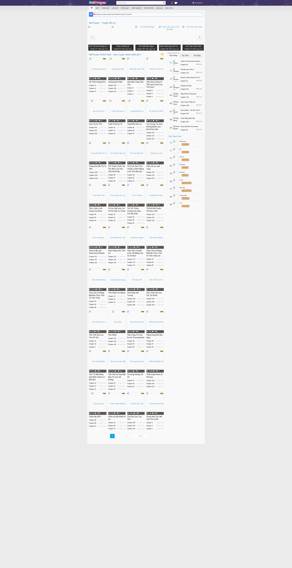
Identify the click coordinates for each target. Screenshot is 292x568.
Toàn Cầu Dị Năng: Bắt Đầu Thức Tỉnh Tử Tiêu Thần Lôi (154, 253)
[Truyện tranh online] (101, 3)
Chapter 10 (92, 91)
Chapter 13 (92, 383)
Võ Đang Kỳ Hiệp (115, 82)
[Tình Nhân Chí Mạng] (116, 280)
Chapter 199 (185, 122)
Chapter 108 (185, 113)
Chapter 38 (150, 341)
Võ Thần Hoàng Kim (97, 82)
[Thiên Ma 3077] (97, 404)
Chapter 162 (112, 91)
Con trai (169, 8)
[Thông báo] (176, 3)
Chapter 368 (131, 299)
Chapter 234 (131, 426)
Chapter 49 (184, 64)
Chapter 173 (131, 259)
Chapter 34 (130, 181)
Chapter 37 (150, 344)
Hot (97, 8)
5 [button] (131, 436)
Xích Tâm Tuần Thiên (193, 46)
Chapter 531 (93, 130)
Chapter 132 (112, 256)
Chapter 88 (92, 423)
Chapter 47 (130, 380)
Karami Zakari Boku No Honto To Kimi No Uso (197, 77)
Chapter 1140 (93, 178)
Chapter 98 (111, 175)
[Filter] (162, 54)
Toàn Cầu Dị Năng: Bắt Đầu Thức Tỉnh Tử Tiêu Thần (96, 295)
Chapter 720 (185, 97)
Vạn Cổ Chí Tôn (95, 124)
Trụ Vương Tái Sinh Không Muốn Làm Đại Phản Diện (154, 126)
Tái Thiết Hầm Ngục (146, 46)
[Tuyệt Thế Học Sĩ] (117, 111)
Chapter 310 (93, 262)
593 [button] (140, 436)
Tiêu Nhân (112, 335)
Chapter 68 (150, 265)
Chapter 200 (150, 305)
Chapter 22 (111, 214)
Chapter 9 (92, 347)
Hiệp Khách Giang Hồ (188, 94)
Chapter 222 (150, 139)
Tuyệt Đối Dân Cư (134, 124)
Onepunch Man (186, 86)
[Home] (92, 8)
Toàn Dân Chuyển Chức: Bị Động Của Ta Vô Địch (135, 253)
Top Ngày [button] (197, 55)
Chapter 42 (184, 81)
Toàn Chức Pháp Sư (188, 102)
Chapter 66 (130, 217)
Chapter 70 (150, 259)
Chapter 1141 (93, 175)
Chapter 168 (164, 49)
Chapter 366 (131, 305)
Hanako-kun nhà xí (187, 69)
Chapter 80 (130, 130)
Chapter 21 (111, 217)
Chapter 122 (185, 73)
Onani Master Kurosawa (189, 126)
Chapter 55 (92, 217)
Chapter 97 (111, 178)
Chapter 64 (130, 223)
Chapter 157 (112, 338)
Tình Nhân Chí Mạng (116, 293)
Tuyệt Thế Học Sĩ (115, 124)
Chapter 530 (93, 133)
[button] (92, 37)
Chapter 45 (130, 386)
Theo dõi (105, 8)
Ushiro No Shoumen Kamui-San (192, 61)
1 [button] (112, 436)
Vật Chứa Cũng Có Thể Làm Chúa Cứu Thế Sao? (154, 84)
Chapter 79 (130, 133)
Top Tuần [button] (185, 55)
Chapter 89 (92, 420)
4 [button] (126, 436)
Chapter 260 (141, 49)
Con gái (159, 8)
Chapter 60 (130, 341)
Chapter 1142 (93, 172)
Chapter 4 (149, 96)
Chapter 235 (131, 422)
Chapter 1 (130, 94)
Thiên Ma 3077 (95, 417)
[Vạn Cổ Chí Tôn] (97, 111)
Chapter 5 (149, 93)
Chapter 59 (130, 344)
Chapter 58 (130, 347)
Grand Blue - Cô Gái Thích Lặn (192, 110)
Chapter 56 (92, 214)
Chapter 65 (130, 220)
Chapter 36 (130, 175)
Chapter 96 (111, 181)
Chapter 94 (111, 383)
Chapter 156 (112, 341)
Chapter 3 (130, 88)
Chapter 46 (130, 383)
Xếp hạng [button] (136, 8)
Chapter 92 (111, 389)
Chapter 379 (150, 172)
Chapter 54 (92, 220)
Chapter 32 (111, 127)
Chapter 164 (112, 85)
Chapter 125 (150, 217)
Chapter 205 (150, 299)
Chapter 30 (111, 133)
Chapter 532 (93, 127)
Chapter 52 (117, 49)
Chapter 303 (185, 89)
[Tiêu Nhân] (116, 322)
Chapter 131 (112, 259)
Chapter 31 (111, 130)
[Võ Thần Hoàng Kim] (98, 69)
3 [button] (121, 436)
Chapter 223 (150, 136)
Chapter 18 (111, 299)
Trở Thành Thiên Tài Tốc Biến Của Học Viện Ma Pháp (116, 168)
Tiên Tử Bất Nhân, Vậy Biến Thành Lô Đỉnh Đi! (97, 377)
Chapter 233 (131, 429)
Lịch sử (115, 8)
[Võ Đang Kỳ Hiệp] (117, 69)
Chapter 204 (150, 302)
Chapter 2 (130, 91)
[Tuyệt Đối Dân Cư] (136, 111)
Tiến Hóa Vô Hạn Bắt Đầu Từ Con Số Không (116, 377)
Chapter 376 (150, 178)
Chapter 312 (93, 256)
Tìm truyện (149, 8)
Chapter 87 (92, 426)
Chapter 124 (150, 220)
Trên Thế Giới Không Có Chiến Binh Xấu (99, 46)
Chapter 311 (93, 259)
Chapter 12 (92, 85)
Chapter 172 (131, 262)
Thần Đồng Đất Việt (188, 118)
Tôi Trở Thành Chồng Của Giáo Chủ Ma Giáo (134, 211)
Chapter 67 (93, 49)
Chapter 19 (111, 296)
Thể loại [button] (124, 8)
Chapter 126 (150, 214)
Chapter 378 (150, 175)
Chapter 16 (111, 302)
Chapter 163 (112, 88)
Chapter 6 (149, 90)
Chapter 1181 (185, 105)
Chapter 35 (130, 178)
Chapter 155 (112, 344)
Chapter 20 (111, 220)
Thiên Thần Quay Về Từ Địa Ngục (170, 46)
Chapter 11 (92, 88)
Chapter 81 (130, 127)
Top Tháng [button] (173, 55)
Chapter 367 (131, 302)
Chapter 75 (188, 49)
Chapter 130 (112, 262)
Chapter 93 (111, 386)
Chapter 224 (150, 132)
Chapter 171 (131, 265)
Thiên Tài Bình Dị (122, 46)
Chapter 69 (150, 262)
